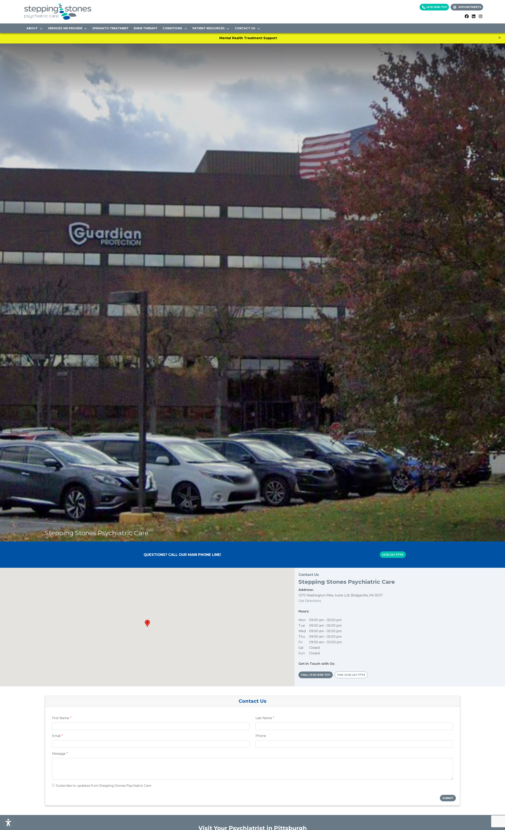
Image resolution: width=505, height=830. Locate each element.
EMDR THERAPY (145, 28)
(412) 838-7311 (436, 7)
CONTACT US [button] (246, 28)
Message (59, 753)
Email (56, 736)
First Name (60, 718)
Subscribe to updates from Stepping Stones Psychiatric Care (103, 786)
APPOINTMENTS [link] (469, 7)
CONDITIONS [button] (173, 28)
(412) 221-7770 (392, 554)
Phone (260, 736)
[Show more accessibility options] (8, 822)
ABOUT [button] (32, 28)
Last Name (263, 718)
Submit (447, 798)
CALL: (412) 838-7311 (315, 674)
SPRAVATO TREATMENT (110, 28)
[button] (147, 623)
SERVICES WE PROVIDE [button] (66, 28)
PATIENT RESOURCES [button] (209, 28)
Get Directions (309, 601)
